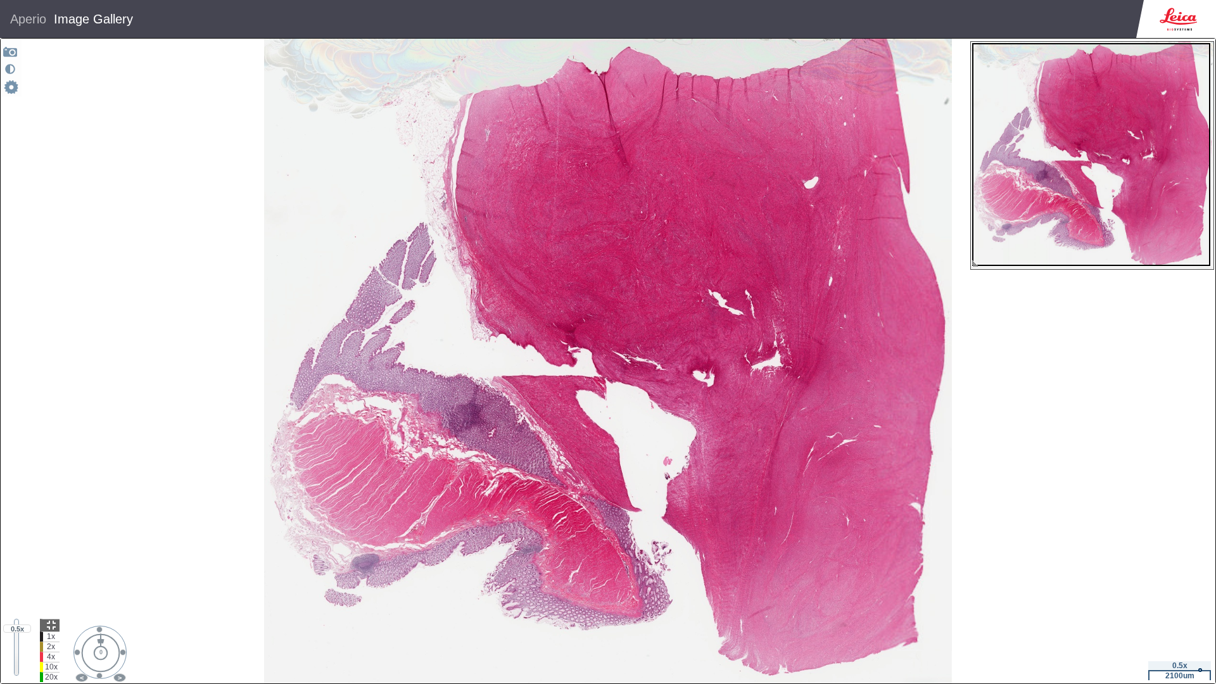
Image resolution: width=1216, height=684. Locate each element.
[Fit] (50, 625)
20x (51, 677)
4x (51, 656)
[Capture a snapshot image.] (10, 52)
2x (51, 646)
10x (51, 666)
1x (51, 636)
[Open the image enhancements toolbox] (10, 69)
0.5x (17, 629)
